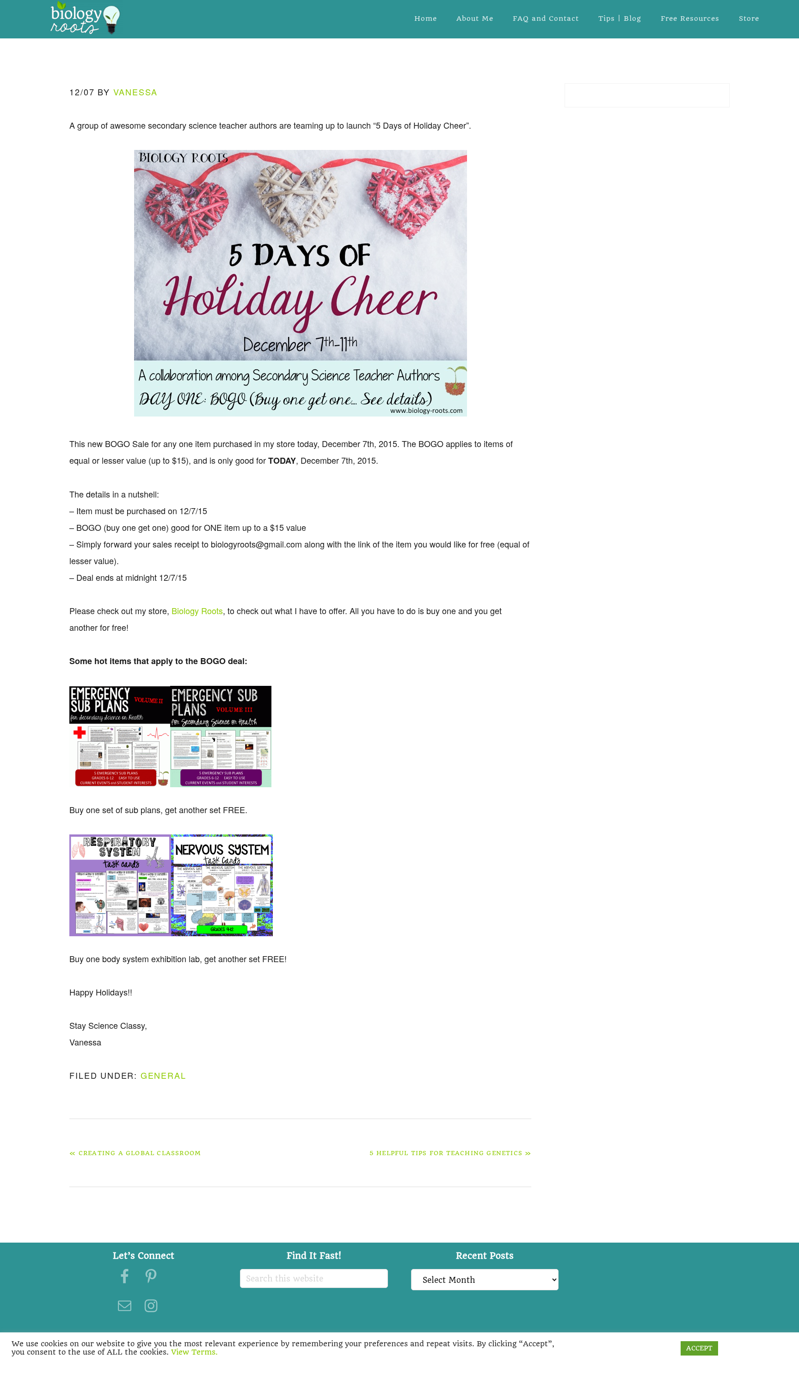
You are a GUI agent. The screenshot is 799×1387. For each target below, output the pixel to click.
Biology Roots (86, 17)
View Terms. (194, 1352)
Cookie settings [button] (645, 1348)
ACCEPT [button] (699, 1348)
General (163, 1075)
